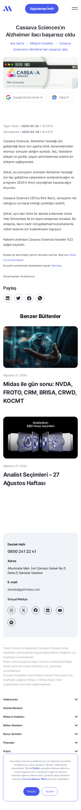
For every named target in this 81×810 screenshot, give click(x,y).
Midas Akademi (12, 725)
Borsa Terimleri (12, 734)
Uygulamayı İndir (42, 8)
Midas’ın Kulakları (41, 43)
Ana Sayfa (17, 43)
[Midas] (7, 8)
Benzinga (56, 265)
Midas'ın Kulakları (13, 716)
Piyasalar (8, 742)
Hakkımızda (10, 699)
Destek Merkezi (12, 708)
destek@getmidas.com (24, 589)
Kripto (7, 751)
